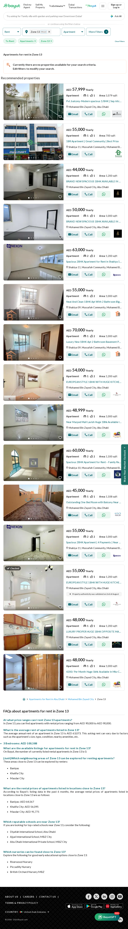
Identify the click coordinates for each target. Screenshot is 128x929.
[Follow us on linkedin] (104, 897)
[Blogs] (91, 6)
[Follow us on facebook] (89, 897)
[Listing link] (64, 102)
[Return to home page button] (11, 6)
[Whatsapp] (103, 114)
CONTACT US (47, 896)
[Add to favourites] (60, 117)
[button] (11, 32)
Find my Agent (27, 6)
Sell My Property (40, 6)
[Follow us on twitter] (96, 897)
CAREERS (28, 896)
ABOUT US (11, 896)
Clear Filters (120, 41)
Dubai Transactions (75, 6)
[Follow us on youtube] (120, 897)
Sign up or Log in (116, 6)
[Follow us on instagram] (112, 897)
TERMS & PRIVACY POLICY (21, 902)
